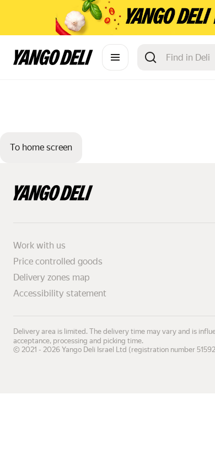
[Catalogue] (115, 57)
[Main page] (53, 62)
